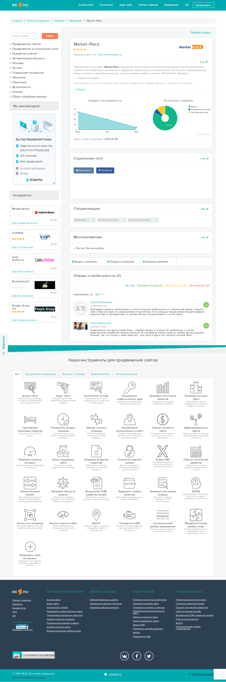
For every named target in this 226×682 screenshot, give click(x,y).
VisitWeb (17, 233)
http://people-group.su (24, 320)
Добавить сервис (201, 32)
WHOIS (136, 633)
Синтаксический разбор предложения (188, 628)
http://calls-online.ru (23, 271)
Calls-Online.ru (18, 258)
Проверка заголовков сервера (63, 623)
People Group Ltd (21, 307)
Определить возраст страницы (149, 608)
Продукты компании (121, 261)
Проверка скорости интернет (191, 600)
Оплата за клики (111, 219)
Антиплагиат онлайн (57, 608)
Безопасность (21, 87)
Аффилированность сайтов (104, 600)
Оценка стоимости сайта (145, 617)
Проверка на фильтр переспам (106, 604)
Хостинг (17, 68)
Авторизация (202, 5)
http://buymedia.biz (23, 295)
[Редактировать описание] (204, 62)
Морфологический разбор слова (64, 631)
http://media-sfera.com (24, 223)
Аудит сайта (126, 5)
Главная (17, 20)
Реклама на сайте (203, 674)
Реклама (59, 20)
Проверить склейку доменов (148, 629)
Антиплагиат (106, 5)
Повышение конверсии (27, 73)
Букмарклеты (171, 5)
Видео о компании (85, 261)
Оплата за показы (143, 219)
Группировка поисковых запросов (65, 615)
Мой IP (179, 623)
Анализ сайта (86, 5)
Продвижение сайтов (26, 44)
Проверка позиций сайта (146, 604)
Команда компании (156, 261)
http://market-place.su (110, 54)
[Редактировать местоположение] (205, 237)
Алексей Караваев (101, 302)
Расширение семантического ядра (64, 611)
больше (81, 89)
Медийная (76, 20)
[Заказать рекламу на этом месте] (54, 183)
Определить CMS (142, 637)
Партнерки (18, 82)
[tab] (41, 374)
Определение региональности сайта (149, 612)
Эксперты (17, 604)
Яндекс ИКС (139, 625)
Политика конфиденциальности (29, 677)
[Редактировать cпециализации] (205, 208)
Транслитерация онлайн (188, 611)
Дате (98, 294)
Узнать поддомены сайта (146, 621)
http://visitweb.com (22, 247)
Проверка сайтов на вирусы (104, 608)
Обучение (18, 77)
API (187, 5)
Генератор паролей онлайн (190, 604)
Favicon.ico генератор (187, 619)
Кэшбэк (16, 92)
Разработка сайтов (24, 53)
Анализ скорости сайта (58, 627)
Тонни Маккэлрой (100, 323)
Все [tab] (17, 374)
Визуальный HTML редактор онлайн (194, 615)
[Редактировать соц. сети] (205, 158)
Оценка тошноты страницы (61, 619)
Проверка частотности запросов (150, 600)
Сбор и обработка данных (29, 96)
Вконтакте (85, 170)
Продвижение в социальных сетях (34, 49)
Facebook (106, 170)
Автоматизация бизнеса (27, 58)
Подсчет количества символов (192, 608)
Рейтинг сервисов (148, 5)
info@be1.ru (115, 674)
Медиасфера (20, 208)
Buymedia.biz (20, 281)
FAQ (14, 612)
